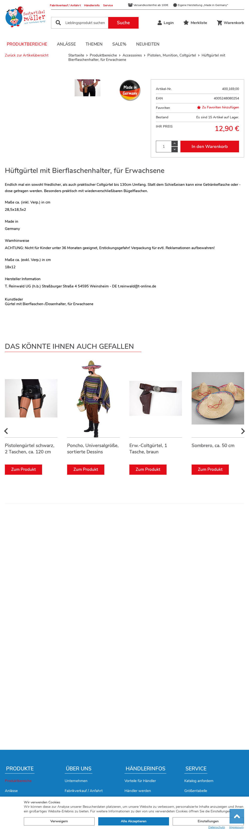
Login (169, 22)
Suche (123, 23)
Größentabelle (195, 790)
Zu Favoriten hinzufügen (220, 107)
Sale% (119, 44)
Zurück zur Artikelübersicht (26, 55)
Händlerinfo (92, 5)
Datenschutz (216, 827)
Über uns (78, 768)
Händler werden (137, 790)
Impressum (236, 827)
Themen (94, 44)
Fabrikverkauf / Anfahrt (65, 5)
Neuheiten (148, 44)
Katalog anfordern (198, 780)
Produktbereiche (27, 44)
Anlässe (66, 44)
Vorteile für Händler (140, 780)
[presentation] (6, 431)
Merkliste (199, 22)
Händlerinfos (145, 768)
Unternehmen (76, 780)
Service (108, 5)
